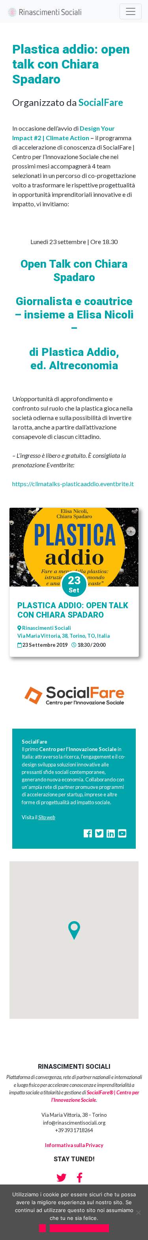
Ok (42, 1228)
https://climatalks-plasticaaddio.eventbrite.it (73, 483)
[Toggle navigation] (131, 11)
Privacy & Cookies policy (79, 1228)
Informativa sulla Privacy (74, 1145)
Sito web (46, 817)
